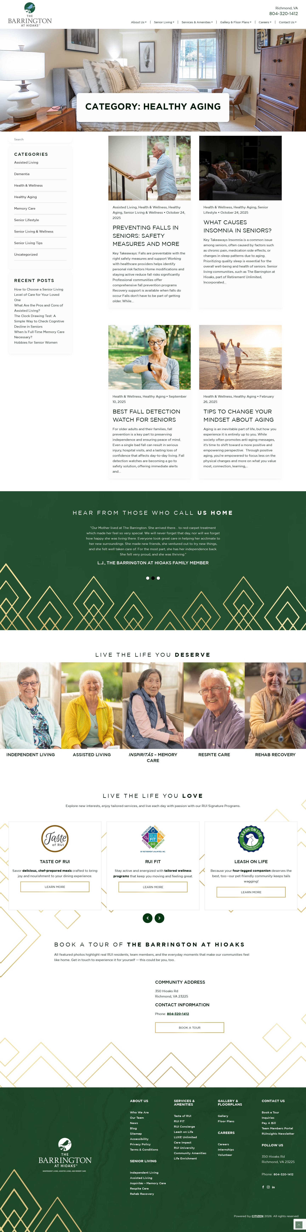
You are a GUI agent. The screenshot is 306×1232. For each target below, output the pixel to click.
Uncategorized (26, 254)
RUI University (184, 1147)
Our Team (137, 1117)
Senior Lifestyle (26, 220)
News (134, 1123)
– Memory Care (148, 1183)
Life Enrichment (185, 1158)
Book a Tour (189, 1027)
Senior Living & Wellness (33, 231)
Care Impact (182, 1142)
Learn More (55, 886)
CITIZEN (258, 1216)
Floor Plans (226, 1121)
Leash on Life (183, 1131)
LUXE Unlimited (185, 1137)
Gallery (223, 1115)
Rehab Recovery (142, 1193)
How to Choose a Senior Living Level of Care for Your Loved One (38, 295)
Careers (264, 22)
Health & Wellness (28, 185)
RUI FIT (179, 1121)
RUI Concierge (184, 1126)
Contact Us (286, 22)
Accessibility (139, 1138)
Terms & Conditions (144, 1149)
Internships (226, 1149)
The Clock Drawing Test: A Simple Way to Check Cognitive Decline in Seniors (39, 321)
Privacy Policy (140, 1144)
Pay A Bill (269, 1123)
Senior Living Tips (28, 243)
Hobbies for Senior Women (35, 342)
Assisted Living (26, 162)
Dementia (21, 174)
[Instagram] (268, 1186)
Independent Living (144, 1172)
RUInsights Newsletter (278, 1133)
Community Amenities (190, 1153)
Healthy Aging (25, 197)
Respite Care (139, 1188)
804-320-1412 (283, 13)
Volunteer (225, 1154)
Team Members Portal (277, 1128)
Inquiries (268, 1117)
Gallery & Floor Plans (234, 22)
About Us (137, 22)
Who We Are (139, 1112)
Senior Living (163, 22)
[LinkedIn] (273, 1186)
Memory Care (24, 208)
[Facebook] (263, 1186)
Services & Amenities (196, 22)
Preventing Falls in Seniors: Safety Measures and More (146, 235)
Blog (133, 1128)
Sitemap (136, 1133)
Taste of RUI (182, 1115)
